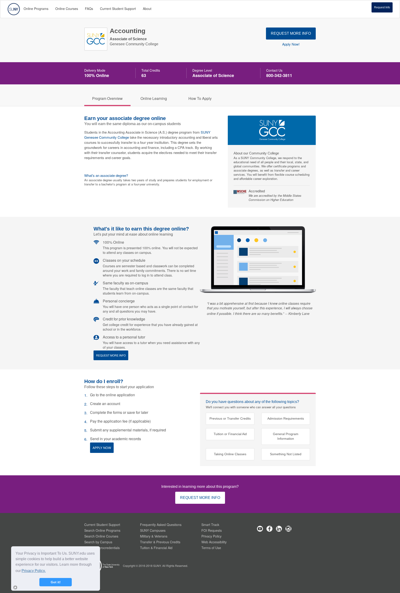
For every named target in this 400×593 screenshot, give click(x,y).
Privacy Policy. (34, 571)
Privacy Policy (211, 536)
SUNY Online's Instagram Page (288, 529)
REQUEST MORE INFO (291, 33)
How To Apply (200, 98)
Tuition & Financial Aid (156, 547)
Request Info (382, 7)
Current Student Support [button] (118, 8)
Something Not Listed (285, 454)
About (147, 8)
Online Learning (154, 98)
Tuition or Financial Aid (230, 434)
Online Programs (36, 8)
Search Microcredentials (102, 547)
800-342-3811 (279, 75)
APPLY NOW (102, 448)
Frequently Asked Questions (160, 524)
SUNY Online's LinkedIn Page (279, 529)
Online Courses (66, 8)
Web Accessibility (214, 542)
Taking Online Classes (230, 454)
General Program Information (285, 436)
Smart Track (210, 524)
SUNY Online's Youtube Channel (260, 529)
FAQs (89, 8)
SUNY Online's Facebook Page (269, 529)
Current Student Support (102, 524)
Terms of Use (211, 547)
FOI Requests (211, 530)
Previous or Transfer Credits (230, 418)
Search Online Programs (102, 530)
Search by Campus (98, 542)
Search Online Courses (101, 536)
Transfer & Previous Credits (160, 542)
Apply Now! (291, 44)
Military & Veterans (153, 536)
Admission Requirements (285, 418)
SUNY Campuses (153, 530)
